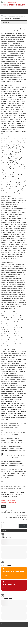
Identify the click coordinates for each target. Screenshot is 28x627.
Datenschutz (4, 623)
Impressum (10, 623)
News (3, 506)
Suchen (3, 522)
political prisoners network (13, 5)
